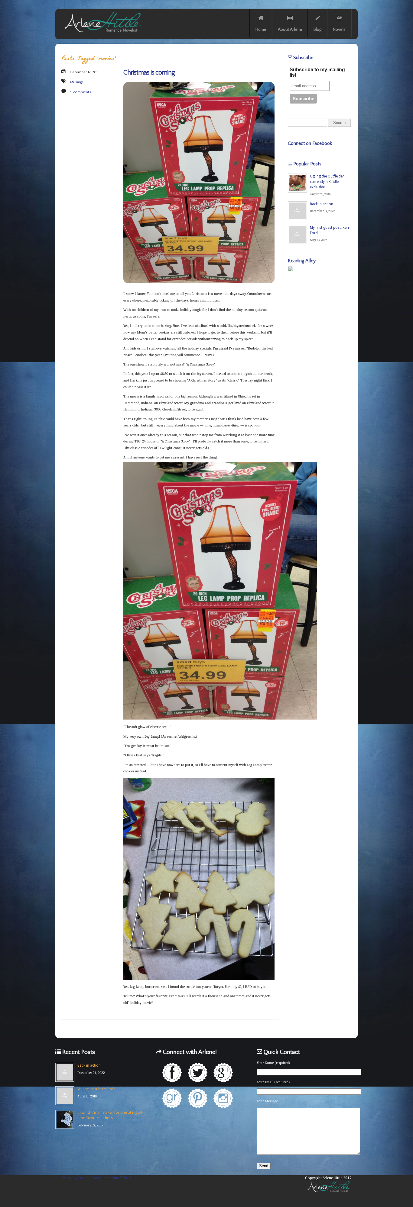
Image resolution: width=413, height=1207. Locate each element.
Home (260, 29)
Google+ (223, 1072)
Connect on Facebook (310, 143)
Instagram (223, 1098)
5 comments (80, 92)
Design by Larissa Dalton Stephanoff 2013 (96, 1178)
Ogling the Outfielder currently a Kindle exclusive (327, 181)
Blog (317, 29)
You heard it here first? (96, 1089)
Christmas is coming (149, 72)
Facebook (172, 1072)
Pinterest (197, 1098)
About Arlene (290, 29)
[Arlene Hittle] (102, 33)
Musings (76, 82)
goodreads (172, 1098)
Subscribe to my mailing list (317, 72)
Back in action (321, 204)
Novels (339, 29)
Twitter (197, 1072)
